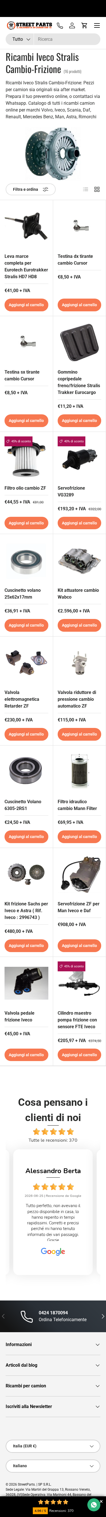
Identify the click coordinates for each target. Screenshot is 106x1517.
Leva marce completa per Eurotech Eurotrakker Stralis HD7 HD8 (26, 266)
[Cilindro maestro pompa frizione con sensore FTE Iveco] (79, 983)
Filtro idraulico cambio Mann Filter (77, 805)
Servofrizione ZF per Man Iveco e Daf (78, 907)
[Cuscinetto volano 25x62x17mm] (26, 560)
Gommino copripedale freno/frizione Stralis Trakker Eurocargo (79, 382)
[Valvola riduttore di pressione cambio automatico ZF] (79, 663)
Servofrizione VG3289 (71, 491)
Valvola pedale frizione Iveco (19, 1016)
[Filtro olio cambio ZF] (26, 458)
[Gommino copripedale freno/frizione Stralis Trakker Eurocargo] (79, 343)
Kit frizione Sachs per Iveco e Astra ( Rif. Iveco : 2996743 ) (26, 910)
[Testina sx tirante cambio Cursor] (26, 343)
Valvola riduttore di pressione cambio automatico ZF (77, 699)
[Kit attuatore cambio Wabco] (79, 560)
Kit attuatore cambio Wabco (78, 594)
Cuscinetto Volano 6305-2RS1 (23, 805)
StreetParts (26, 1484)
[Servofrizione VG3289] (79, 458)
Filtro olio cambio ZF (25, 488)
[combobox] (53, 39)
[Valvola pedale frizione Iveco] (26, 983)
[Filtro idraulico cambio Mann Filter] (79, 772)
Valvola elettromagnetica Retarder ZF (22, 699)
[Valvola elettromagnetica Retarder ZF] (26, 663)
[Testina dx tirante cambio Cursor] (79, 226)
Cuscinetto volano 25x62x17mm (23, 594)
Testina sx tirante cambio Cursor (22, 375)
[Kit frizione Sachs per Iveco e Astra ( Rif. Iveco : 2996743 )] (26, 874)
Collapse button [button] (101, 1501)
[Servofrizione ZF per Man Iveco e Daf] (79, 874)
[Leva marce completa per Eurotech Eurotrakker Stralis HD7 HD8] (26, 226)
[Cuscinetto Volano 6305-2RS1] (26, 772)
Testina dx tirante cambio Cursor (75, 260)
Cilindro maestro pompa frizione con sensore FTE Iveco (77, 1019)
